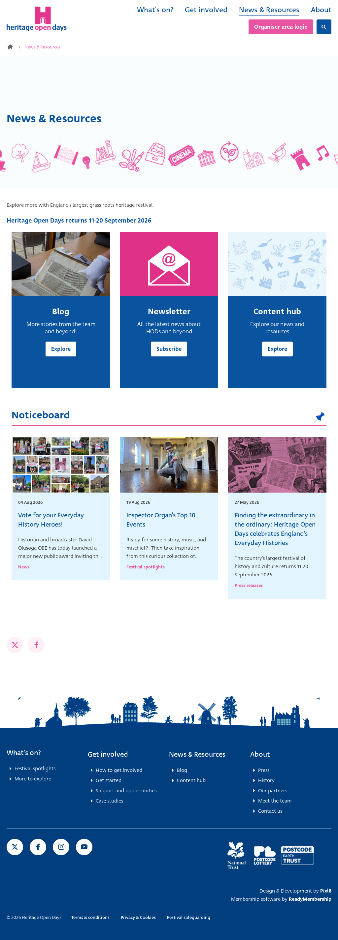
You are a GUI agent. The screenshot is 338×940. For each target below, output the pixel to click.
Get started (108, 780)
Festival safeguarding (188, 917)
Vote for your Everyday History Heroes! (51, 520)
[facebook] (36, 645)
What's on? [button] (24, 753)
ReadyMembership (310, 899)
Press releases (249, 585)
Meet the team (275, 800)
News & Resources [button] (197, 754)
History (266, 780)
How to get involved (119, 770)
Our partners (272, 790)
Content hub (191, 780)
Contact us (270, 811)
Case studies (109, 800)
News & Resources (269, 10)
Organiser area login (281, 27)
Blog (182, 770)
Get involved (206, 10)
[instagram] (61, 847)
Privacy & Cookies (138, 917)
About (321, 10)
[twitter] (15, 645)
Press (263, 770)
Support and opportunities (126, 790)
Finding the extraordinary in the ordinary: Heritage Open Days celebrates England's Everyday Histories (275, 529)
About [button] (260, 754)
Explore (61, 349)
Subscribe (169, 349)
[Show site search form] (324, 26)
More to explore (33, 778)
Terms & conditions (90, 917)
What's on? (155, 10)
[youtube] (84, 847)
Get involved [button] (108, 754)
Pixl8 (325, 891)
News (23, 567)
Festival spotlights (145, 567)
